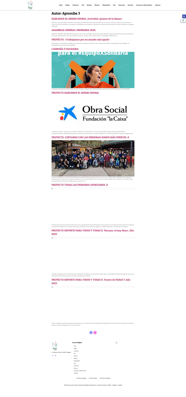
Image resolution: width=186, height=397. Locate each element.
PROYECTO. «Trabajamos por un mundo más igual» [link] (81, 39)
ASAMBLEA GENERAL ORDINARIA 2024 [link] (73, 30)
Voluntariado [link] (106, 5)
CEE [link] (83, 5)
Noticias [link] (89, 5)
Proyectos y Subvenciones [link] (144, 5)
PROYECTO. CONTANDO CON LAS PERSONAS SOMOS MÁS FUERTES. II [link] (90, 137)
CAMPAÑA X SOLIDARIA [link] (65, 48)
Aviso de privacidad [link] (105, 378)
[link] (184, 16)
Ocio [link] (114, 5)
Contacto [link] (157, 5)
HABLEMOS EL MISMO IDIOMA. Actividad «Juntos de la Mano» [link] (87, 18)
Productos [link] (76, 5)
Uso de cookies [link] (93, 378)
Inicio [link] (60, 5)
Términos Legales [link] (81, 378)
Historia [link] (97, 5)
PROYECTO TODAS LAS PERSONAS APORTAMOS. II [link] (80, 184)
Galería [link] (67, 5)
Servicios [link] (130, 5)
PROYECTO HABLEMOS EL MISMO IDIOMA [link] (75, 92)
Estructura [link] (121, 5)
